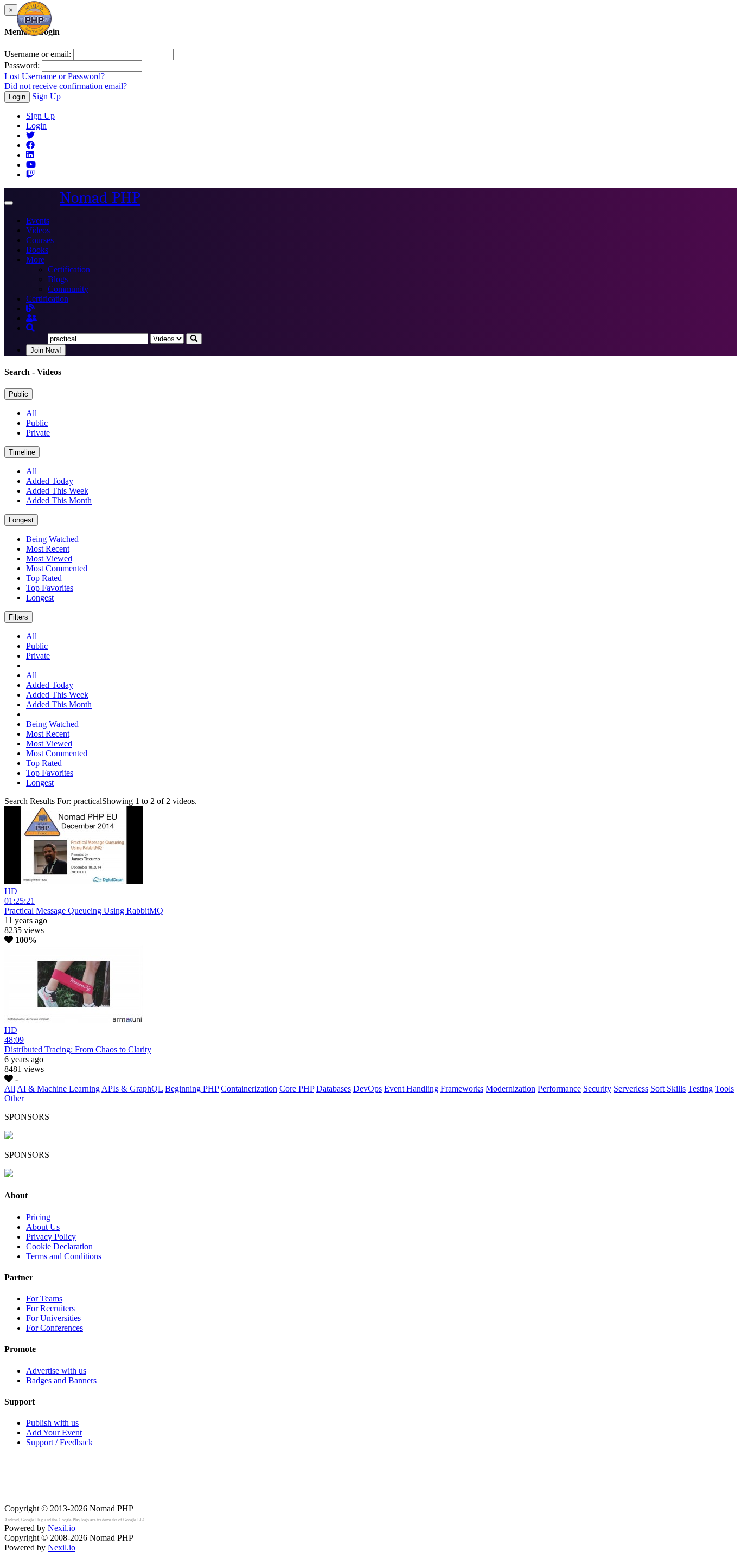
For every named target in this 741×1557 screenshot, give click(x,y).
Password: (22, 65)
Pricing (38, 1217)
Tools (724, 1088)
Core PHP (296, 1088)
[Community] (31, 318)
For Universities (53, 1318)
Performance (559, 1088)
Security (597, 1088)
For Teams (44, 1298)
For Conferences (54, 1327)
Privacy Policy (51, 1236)
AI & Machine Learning (58, 1088)
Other (14, 1098)
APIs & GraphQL (132, 1088)
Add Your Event (54, 1432)
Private (38, 432)
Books (37, 249)
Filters (18, 617)
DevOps (367, 1088)
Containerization (249, 1088)
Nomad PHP (100, 197)
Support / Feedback (59, 1442)
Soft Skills (668, 1088)
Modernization (510, 1088)
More (35, 259)
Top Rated (44, 578)
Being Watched (52, 539)
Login (17, 97)
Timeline (22, 452)
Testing (700, 1088)
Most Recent (47, 548)
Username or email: (37, 54)
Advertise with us (56, 1370)
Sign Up (46, 96)
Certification (69, 269)
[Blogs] (30, 308)
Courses (40, 240)
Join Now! (45, 350)
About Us (43, 1226)
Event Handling (411, 1088)
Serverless (631, 1088)
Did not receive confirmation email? (65, 86)
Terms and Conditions (63, 1256)
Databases (333, 1088)
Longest (21, 520)
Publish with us (52, 1422)
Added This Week (57, 490)
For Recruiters (50, 1308)
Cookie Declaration (59, 1246)
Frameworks (461, 1088)
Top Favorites (49, 587)
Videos (38, 230)
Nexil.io (61, 1528)
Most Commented (56, 568)
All (31, 413)
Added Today (49, 481)
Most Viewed (49, 558)
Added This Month (59, 500)
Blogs (58, 279)
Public (18, 394)
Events (37, 220)
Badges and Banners (61, 1380)
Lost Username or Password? (54, 76)
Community (68, 288)
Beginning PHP (192, 1088)
